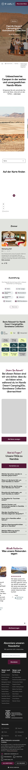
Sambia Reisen (5, 691)
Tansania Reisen (5, 703)
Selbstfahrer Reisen (17, 696)
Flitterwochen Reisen (17, 682)
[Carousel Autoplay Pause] (24, 623)
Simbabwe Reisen (6, 698)
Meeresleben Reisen (17, 691)
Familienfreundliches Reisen (19, 679)
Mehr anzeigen (6, 260)
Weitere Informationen (12, 750)
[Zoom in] (3, 204)
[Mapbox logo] (5, 211)
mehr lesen (17, 94)
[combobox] (2, 738)
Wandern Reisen (16, 701)
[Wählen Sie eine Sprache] (13, 3)
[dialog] (14, 753)
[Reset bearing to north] (3, 208)
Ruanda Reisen (5, 689)
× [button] (26, 738)
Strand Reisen (15, 698)
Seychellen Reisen (6, 696)
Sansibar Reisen (5, 693)
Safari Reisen (15, 693)
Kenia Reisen (5, 679)
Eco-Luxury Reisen (16, 677)
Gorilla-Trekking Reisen (18, 686)
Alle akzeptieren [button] (7, 763)
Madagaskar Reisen (6, 682)
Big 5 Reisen (15, 675)
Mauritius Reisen (5, 684)
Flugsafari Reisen (16, 684)
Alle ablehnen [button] (21, 763)
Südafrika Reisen (6, 701)
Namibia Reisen (5, 686)
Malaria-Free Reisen (17, 689)
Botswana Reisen (6, 675)
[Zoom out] (3, 206)
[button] (14, 239)
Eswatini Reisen (5, 677)
